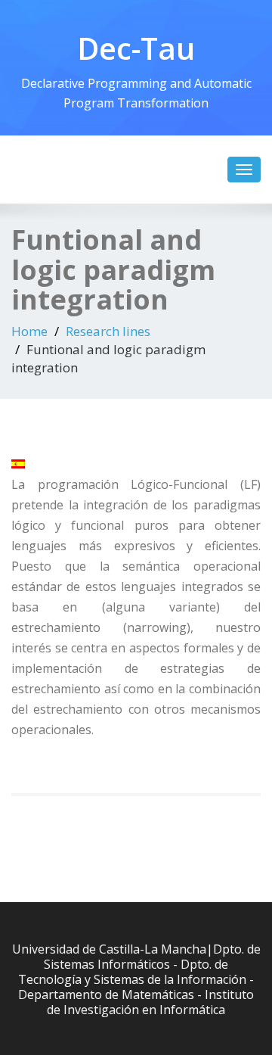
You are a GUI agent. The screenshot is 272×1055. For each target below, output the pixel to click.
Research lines (108, 331)
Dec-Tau (136, 48)
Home (29, 331)
